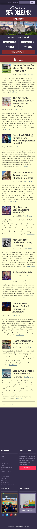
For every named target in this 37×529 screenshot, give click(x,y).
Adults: (7, 47)
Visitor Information (6, 467)
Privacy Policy (5, 482)
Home (9, 2)
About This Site (5, 476)
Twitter (7, 515)
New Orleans (29, 74)
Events (3, 465)
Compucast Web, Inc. (20, 526)
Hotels (3, 459)
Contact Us (15, 2)
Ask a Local (4, 480)
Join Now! (28, 468)
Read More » (14, 92)
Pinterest (11, 515)
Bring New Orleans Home (8, 474)
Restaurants (4, 461)
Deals (2, 469)
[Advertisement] (18, 428)
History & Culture (6, 471)
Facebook (3, 515)
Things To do (4, 463)
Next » (11, 405)
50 (7, 405)
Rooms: (25, 47)
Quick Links (4, 478)
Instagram (15, 515)
